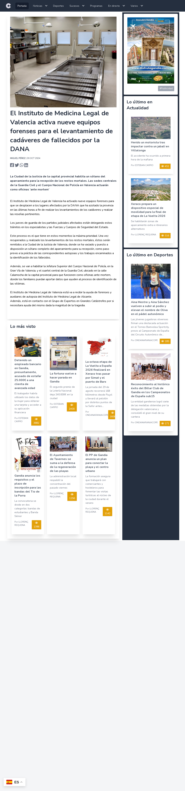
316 (166, 235)
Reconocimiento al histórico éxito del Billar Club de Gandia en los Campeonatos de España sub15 (150, 390)
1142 (107, 513)
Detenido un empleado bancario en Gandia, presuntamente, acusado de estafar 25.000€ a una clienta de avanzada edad (27, 374)
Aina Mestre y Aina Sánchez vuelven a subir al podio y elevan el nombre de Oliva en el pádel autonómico (150, 308)
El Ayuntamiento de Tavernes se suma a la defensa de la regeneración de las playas (63, 463)
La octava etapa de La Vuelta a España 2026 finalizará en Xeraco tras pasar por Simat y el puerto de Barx (98, 372)
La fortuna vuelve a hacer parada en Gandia (63, 378)
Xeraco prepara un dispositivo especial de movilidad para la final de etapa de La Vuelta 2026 (148, 210)
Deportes (58, 6)
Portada (22, 6)
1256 (72, 498)
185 (166, 341)
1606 (112, 416)
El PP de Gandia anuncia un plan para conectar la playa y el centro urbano (97, 463)
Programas (96, 6)
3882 (36, 423)
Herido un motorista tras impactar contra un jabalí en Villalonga (150, 146)
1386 (36, 526)
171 (166, 423)
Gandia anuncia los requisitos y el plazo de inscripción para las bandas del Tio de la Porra (27, 486)
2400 (72, 409)
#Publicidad (166, 88)
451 (166, 166)
